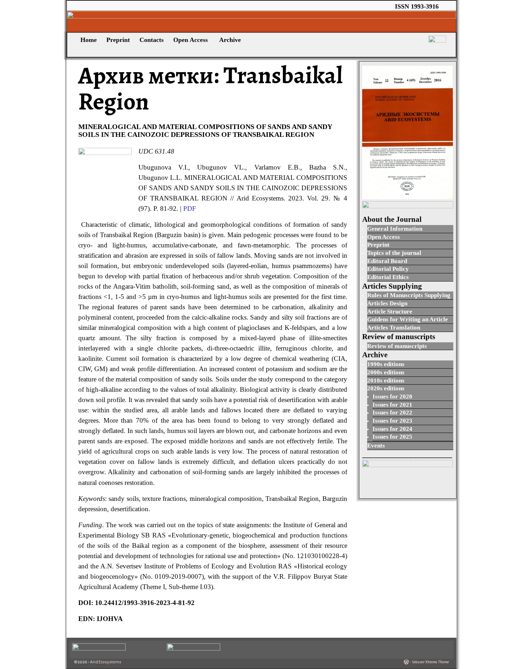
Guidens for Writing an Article (407, 319)
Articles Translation (393, 327)
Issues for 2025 (392, 436)
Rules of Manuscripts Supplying (408, 295)
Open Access (191, 39)
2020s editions (386, 388)
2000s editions (386, 372)
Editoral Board (387, 261)
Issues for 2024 (392, 429)
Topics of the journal (394, 253)
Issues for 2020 (392, 396)
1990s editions (386, 364)
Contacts (151, 39)
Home (88, 39)
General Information (394, 228)
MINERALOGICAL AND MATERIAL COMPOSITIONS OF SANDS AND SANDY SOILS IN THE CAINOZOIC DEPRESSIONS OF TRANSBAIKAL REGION (205, 130)
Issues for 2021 (392, 404)
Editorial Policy (388, 269)
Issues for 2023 (392, 420)
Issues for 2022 (392, 412)
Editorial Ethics (388, 277)
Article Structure (389, 311)
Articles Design (387, 303)
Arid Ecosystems (105, 662)
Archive (230, 39)
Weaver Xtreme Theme (430, 662)
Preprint (118, 39)
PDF (189, 208)
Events (376, 445)
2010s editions (386, 380)
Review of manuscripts (397, 346)
